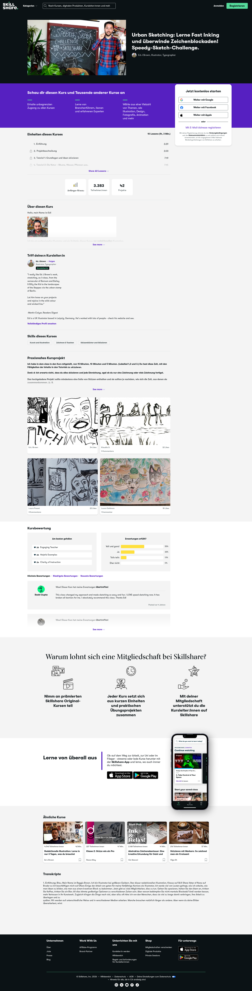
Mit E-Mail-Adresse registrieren (203, 127)
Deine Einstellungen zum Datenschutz (154, 976)
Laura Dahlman (107, 508)
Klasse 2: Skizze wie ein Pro (100, 851)
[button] (36, 5)
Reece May (91, 860)
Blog (48, 959)
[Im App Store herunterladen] (119, 775)
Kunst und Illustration (40, 343)
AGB (131, 977)
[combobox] (79, 6)
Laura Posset (34, 508)
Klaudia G (105, 447)
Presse (49, 955)
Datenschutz (120, 977)
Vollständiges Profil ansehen (41, 323)
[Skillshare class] (63, 833)
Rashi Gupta (41, 594)
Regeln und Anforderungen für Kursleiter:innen (124, 960)
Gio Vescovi (133, 860)
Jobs (49, 951)
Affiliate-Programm (88, 947)
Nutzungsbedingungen (218, 133)
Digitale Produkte (153, 951)
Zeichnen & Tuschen (65, 343)
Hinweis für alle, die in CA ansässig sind (128, 979)
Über (49, 947)
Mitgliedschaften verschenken (158, 947)
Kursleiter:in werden (121, 951)
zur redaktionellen (102, 241)
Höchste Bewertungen (38, 576)
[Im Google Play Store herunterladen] (146, 775)
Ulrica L (41, 627)
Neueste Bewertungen (91, 576)
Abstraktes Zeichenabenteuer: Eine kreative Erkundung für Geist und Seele (146, 854)
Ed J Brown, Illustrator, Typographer (157, 55)
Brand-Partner (85, 951)
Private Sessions (152, 955)
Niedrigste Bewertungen (65, 576)
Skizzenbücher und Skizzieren (94, 343)
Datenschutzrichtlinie (197, 135)
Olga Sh (173, 860)
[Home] (10, 6)
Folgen (52, 261)
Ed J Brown (45, 261)
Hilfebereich (117, 955)
